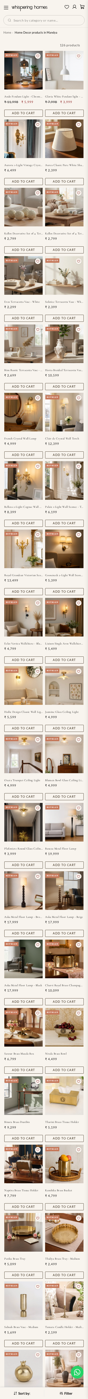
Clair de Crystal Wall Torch (62, 438)
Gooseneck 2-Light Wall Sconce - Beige (64, 575)
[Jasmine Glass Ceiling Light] (64, 685)
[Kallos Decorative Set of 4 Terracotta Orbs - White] (64, 207)
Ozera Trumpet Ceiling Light (22, 780)
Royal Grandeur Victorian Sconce (23, 575)
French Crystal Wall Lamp (20, 438)
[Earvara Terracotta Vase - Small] (64, 1369)
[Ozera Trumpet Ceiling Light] (23, 754)
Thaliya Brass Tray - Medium (62, 1258)
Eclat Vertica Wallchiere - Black (23, 643)
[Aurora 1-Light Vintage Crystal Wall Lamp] (23, 138)
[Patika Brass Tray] (23, 1232)
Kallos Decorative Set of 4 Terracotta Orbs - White (64, 233)
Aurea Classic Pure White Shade (64, 165)
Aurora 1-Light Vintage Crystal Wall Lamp (23, 165)
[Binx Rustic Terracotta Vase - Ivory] (23, 343)
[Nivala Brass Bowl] (64, 1027)
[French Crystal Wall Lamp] (23, 412)
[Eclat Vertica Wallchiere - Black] (23, 617)
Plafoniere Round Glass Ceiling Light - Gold (23, 848)
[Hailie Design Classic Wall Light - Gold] (23, 685)
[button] (77, 1372)
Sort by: (24, 1393)
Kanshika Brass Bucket (58, 1190)
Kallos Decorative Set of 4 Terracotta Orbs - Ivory (23, 233)
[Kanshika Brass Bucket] (64, 1164)
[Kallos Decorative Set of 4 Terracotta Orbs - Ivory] (23, 207)
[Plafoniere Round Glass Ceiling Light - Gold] (23, 822)
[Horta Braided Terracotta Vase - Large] (64, 343)
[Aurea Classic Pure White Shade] (64, 138)
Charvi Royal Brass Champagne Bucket (64, 985)
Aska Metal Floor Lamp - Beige (64, 917)
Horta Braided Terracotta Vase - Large (64, 370)
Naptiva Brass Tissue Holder (21, 1190)
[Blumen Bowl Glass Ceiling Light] (64, 754)
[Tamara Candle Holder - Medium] (64, 1300)
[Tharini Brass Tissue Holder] (64, 1095)
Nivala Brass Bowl (56, 1053)
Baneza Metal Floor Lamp (60, 848)
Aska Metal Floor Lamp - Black (23, 985)
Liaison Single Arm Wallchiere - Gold (64, 643)
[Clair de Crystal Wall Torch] (64, 412)
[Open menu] (6, 8)
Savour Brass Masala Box (19, 1053)
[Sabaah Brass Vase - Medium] (23, 1300)
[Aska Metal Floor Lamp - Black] (23, 959)
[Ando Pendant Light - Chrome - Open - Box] (23, 70)
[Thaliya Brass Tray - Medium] (64, 1232)
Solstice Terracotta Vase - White (64, 302)
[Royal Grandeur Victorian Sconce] (23, 549)
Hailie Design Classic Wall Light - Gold (23, 712)
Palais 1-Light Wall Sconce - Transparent (64, 507)
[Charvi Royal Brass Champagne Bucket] (64, 959)
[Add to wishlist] (38, 56)
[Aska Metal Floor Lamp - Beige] (64, 890)
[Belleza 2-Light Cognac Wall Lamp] (23, 480)
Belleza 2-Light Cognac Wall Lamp (23, 507)
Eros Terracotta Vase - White (22, 302)
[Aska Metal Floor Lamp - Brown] (23, 890)
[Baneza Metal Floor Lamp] (64, 822)
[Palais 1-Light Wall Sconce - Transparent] (64, 480)
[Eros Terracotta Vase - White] (23, 275)
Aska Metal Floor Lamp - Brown (23, 917)
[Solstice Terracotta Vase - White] (64, 275)
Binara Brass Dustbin (17, 1122)
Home (7, 32)
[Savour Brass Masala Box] (23, 1027)
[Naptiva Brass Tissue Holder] (23, 1164)
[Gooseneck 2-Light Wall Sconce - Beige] (64, 549)
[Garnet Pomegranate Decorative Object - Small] (23, 1369)
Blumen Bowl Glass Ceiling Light (64, 780)
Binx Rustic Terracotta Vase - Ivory (23, 370)
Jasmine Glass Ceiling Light (62, 712)
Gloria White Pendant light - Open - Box (64, 96)
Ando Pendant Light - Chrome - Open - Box (23, 96)
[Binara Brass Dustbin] (23, 1095)
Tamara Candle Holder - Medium (64, 1327)
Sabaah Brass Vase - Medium (21, 1327)
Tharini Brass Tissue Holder (62, 1122)
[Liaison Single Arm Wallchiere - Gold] (64, 617)
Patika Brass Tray (14, 1258)
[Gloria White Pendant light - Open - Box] (64, 70)
